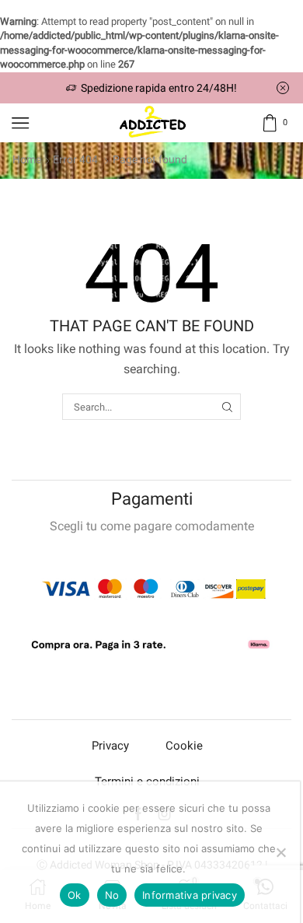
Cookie (184, 746)
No (112, 895)
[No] (280, 852)
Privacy (110, 746)
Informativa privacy (189, 895)
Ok (75, 895)
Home (26, 159)
